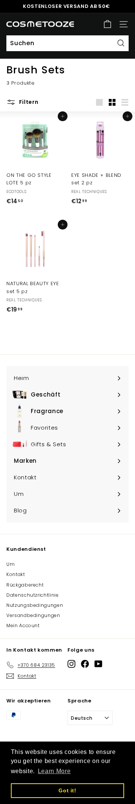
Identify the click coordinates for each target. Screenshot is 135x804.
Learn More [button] (54, 771)
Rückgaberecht (25, 585)
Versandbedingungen (33, 615)
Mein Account (23, 625)
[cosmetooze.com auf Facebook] (85, 663)
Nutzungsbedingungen (34, 605)
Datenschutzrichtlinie (32, 595)
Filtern (28, 102)
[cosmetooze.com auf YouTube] (98, 663)
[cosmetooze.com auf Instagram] (71, 663)
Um (10, 564)
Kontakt (15, 574)
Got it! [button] (67, 790)
